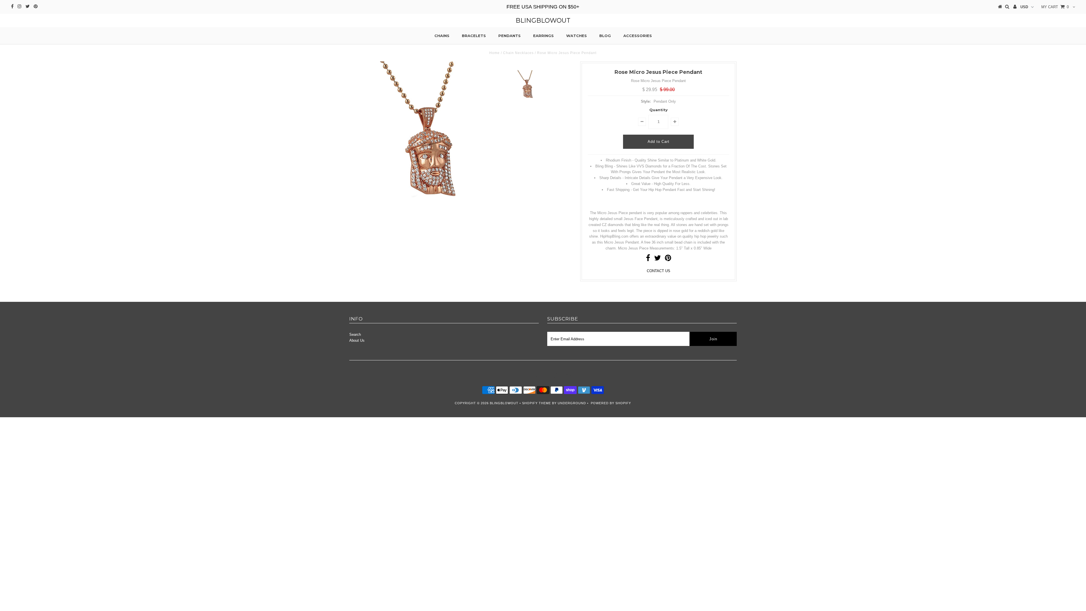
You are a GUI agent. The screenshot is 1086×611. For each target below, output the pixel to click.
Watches (576, 35)
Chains (441, 35)
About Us (357, 340)
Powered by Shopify (611, 403)
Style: (646, 101)
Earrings (543, 35)
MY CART (1055, 7)
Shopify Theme (536, 403)
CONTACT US (658, 271)
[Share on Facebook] (648, 259)
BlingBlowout (543, 20)
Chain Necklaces (518, 53)
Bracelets (474, 35)
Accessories (637, 35)
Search (355, 334)
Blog (605, 35)
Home (494, 53)
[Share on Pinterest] (668, 259)
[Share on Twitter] (657, 259)
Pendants (509, 35)
